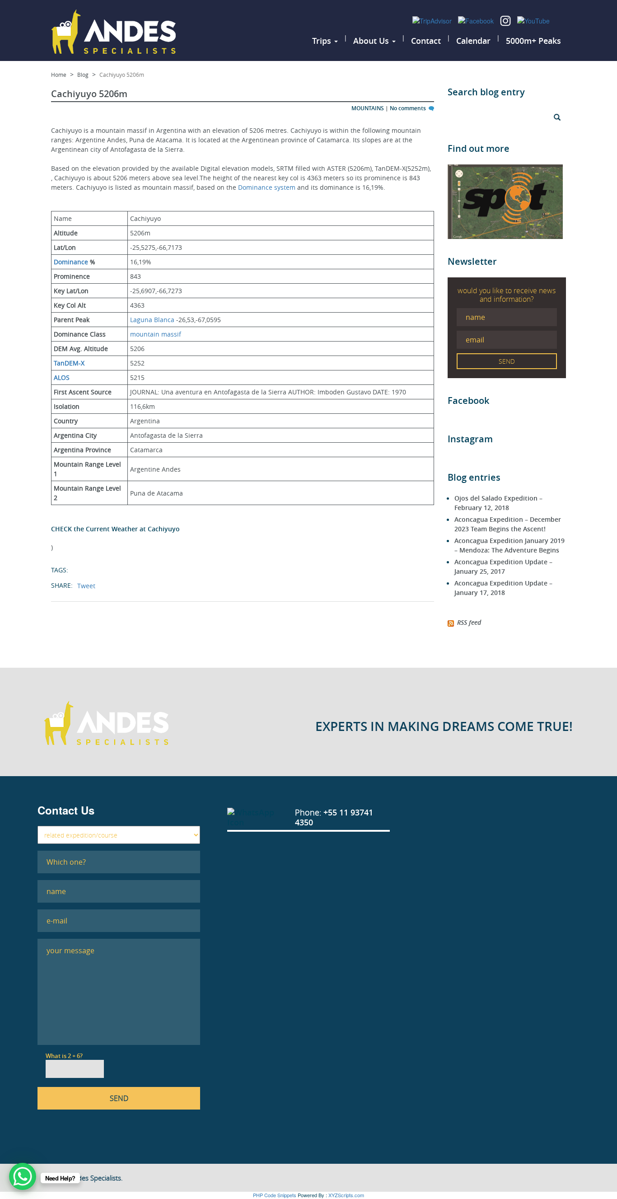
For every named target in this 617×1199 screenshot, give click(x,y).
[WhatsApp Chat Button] (22, 1176)
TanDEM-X (69, 363)
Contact (426, 40)
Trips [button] (322, 40)
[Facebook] (476, 19)
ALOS (62, 377)
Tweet (86, 585)
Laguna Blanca (152, 319)
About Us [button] (372, 40)
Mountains (367, 108)
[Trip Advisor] (432, 19)
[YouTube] (533, 19)
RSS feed (469, 622)
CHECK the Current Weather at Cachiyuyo (115, 529)
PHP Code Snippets (274, 1195)
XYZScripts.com (346, 1195)
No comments (408, 108)
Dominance (71, 262)
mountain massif (155, 334)
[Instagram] (506, 19)
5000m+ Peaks (533, 40)
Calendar (473, 40)
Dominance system (266, 187)
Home (58, 74)
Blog (83, 74)
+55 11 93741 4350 (334, 817)
